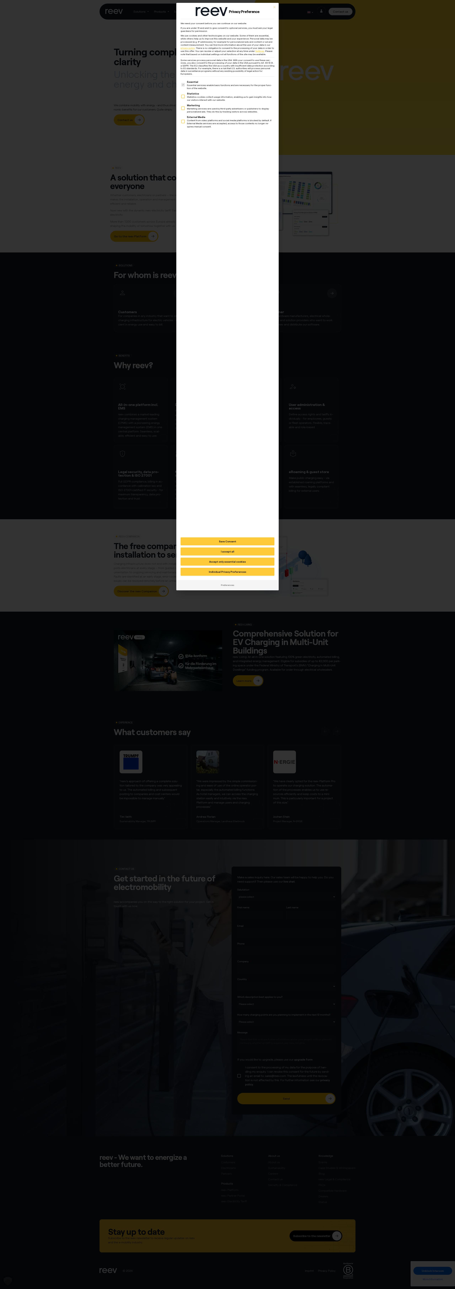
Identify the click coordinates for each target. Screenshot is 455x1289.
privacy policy (188, 48)
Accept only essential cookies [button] (227, 561)
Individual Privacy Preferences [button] (227, 571)
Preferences (227, 585)
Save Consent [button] (227, 541)
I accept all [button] (227, 551)
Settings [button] (259, 51)
